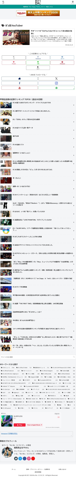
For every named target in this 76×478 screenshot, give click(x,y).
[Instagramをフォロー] (56, 83)
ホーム (14, 469)
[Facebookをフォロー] (19, 83)
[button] (38, 68)
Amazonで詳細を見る (9, 433)
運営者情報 (38, 472)
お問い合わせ (62, 469)
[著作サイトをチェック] (19, 78)
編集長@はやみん (21, 447)
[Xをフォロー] (56, 78)
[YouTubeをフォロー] (19, 88)
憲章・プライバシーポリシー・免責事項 (38, 469)
